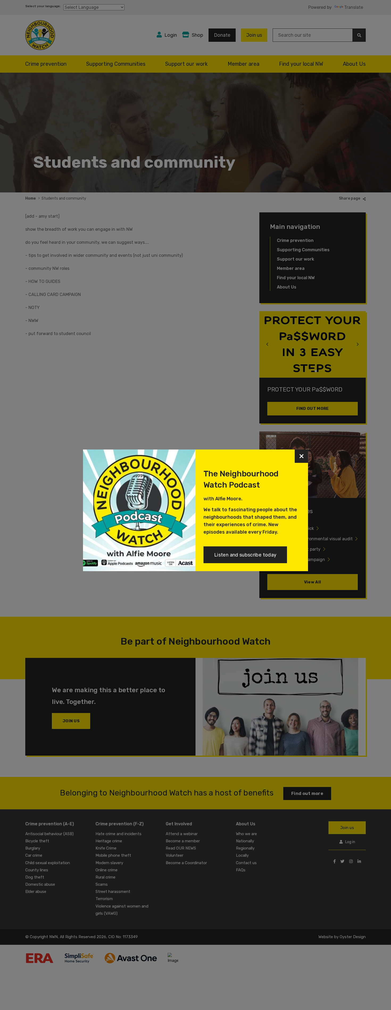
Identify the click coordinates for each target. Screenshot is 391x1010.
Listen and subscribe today (245, 555)
